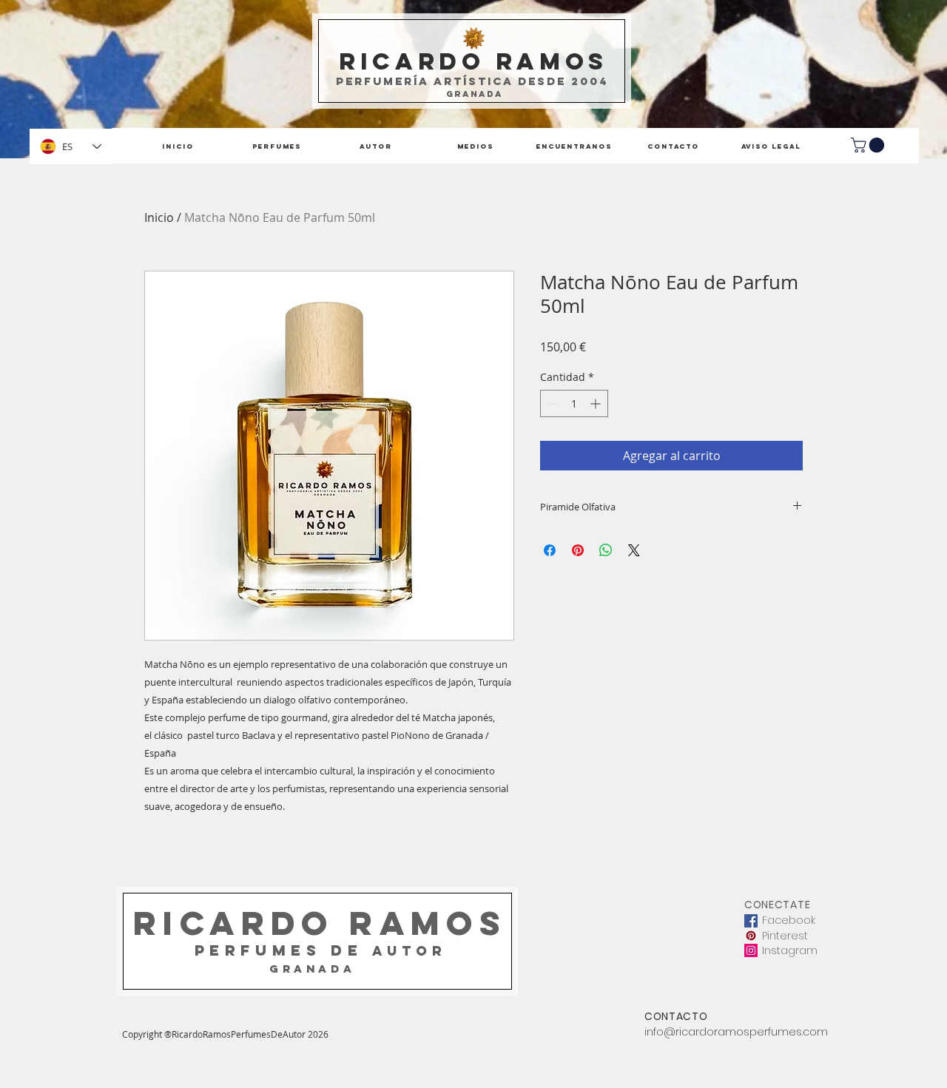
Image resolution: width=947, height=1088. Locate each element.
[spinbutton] (574, 403)
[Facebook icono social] (751, 920)
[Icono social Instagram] (751, 950)
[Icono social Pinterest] (751, 935)
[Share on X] (634, 550)
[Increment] (596, 403)
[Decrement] (551, 403)
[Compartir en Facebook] (550, 550)
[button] (869, 145)
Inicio (159, 217)
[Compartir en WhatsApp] (606, 550)
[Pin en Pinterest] (578, 550)
